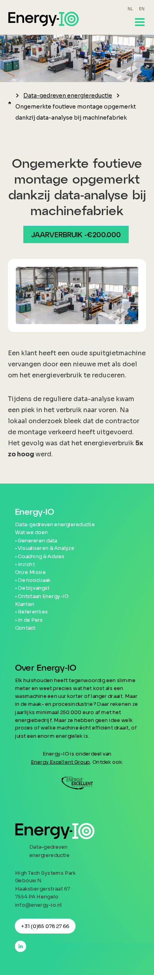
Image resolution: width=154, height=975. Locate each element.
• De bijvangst (32, 588)
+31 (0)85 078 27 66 (45, 926)
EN (142, 9)
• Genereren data (36, 540)
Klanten (25, 604)
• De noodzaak (33, 580)
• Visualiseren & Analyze (44, 548)
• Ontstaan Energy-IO (42, 596)
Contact (25, 628)
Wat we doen (31, 532)
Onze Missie (30, 572)
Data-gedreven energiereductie (67, 95)
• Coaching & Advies (40, 556)
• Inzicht (25, 564)
